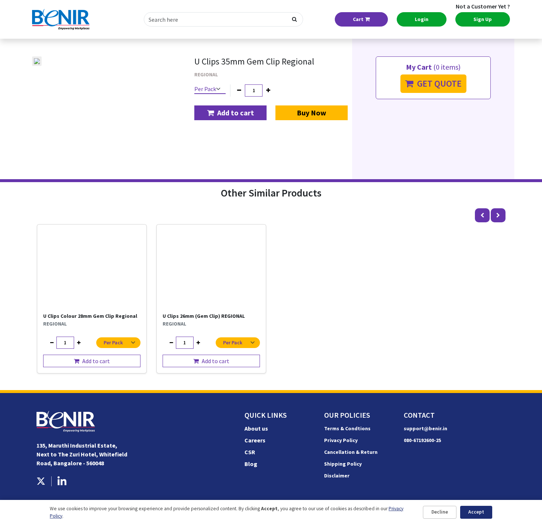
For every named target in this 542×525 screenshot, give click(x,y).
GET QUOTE (437, 83)
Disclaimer (337, 475)
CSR (249, 452)
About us (256, 428)
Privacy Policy (341, 440)
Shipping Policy (343, 463)
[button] (230, 112)
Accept (476, 512)
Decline (439, 512)
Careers (254, 440)
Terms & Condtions (347, 428)
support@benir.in (425, 428)
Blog (250, 463)
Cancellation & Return (351, 452)
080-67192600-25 (422, 440)
